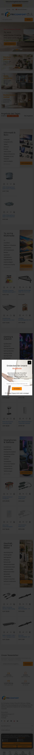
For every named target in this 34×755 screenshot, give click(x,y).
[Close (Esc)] (29, 362)
